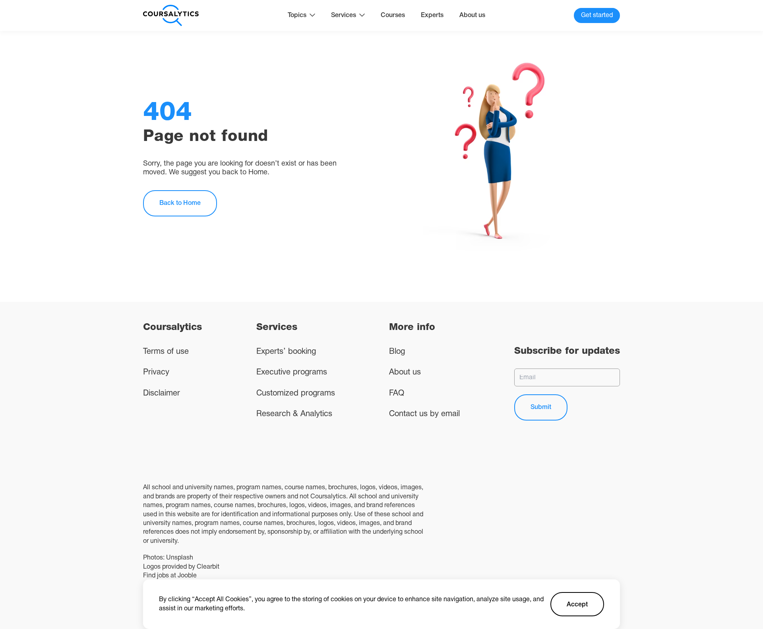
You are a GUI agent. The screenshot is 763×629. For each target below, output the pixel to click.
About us (472, 15)
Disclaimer (161, 393)
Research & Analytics (294, 414)
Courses (393, 15)
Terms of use (166, 351)
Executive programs (291, 372)
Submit (541, 407)
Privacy (156, 372)
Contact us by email (424, 414)
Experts (432, 15)
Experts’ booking (286, 351)
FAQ (396, 393)
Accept (577, 605)
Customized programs (295, 393)
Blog (397, 351)
